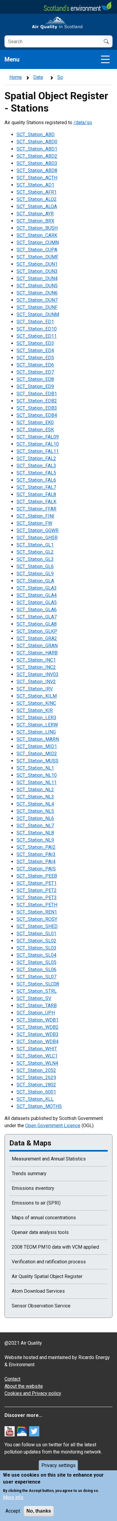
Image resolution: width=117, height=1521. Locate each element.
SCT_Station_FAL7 (36, 487)
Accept (12, 1511)
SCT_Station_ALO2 (36, 199)
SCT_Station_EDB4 (36, 415)
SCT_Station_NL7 (35, 825)
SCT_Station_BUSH (37, 228)
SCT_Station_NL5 (35, 811)
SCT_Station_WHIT (36, 1049)
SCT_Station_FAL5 (36, 473)
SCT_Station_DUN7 (37, 300)
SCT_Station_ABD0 (36, 142)
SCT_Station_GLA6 (36, 609)
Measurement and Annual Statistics (49, 1159)
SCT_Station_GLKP (36, 631)
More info (13, 1497)
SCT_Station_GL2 (35, 552)
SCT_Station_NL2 (35, 789)
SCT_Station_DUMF (37, 257)
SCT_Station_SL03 (36, 948)
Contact (12, 1379)
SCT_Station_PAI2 (36, 847)
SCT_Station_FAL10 (37, 444)
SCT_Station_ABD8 (36, 170)
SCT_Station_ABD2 (36, 156)
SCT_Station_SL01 (36, 933)
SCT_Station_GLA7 (36, 617)
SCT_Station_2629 (36, 1077)
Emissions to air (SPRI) (36, 1203)
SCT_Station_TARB (36, 1005)
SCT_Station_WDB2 (37, 1027)
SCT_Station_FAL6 (36, 480)
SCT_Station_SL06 (36, 969)
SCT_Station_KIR (34, 710)
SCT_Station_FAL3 (36, 466)
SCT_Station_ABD (35, 134)
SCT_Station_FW (34, 523)
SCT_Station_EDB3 (36, 408)
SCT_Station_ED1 (35, 322)
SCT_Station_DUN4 (37, 278)
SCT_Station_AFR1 (36, 192)
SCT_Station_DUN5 (37, 286)
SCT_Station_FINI (35, 516)
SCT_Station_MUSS (37, 761)
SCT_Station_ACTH (36, 178)
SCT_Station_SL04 (36, 955)
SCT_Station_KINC (36, 703)
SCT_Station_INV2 (36, 681)
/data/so (83, 122)
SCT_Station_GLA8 (36, 624)
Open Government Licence (52, 1125)
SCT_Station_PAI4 (36, 861)
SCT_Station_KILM (36, 696)
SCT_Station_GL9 (35, 573)
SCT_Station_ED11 (36, 336)
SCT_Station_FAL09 (37, 437)
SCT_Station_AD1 (35, 185)
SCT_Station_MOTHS (39, 1106)
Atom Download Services (38, 1291)
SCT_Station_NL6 (35, 818)
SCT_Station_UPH (35, 1013)
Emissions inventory (33, 1188)
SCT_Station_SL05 (36, 962)
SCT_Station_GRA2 (36, 638)
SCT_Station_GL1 (35, 545)
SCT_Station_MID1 (36, 746)
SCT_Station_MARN (37, 739)
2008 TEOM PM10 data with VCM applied (55, 1247)
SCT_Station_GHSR (37, 537)
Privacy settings (58, 1465)
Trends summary (29, 1173)
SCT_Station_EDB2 (36, 401)
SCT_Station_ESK (35, 430)
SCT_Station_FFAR (36, 509)
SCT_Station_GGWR (37, 530)
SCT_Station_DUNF (37, 307)
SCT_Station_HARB (37, 653)
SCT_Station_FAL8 (36, 494)
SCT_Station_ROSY (36, 919)
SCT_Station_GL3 (35, 559)
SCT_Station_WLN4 (37, 1063)
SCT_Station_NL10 (36, 775)
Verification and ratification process (49, 1262)
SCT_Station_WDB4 (37, 1041)
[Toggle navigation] (105, 59)
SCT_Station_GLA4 (36, 595)
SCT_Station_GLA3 (36, 588)
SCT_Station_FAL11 (37, 451)
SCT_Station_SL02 (36, 941)
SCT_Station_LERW (37, 725)
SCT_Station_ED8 (35, 379)
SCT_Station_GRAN (37, 645)
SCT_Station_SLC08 (37, 984)
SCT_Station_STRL (36, 991)
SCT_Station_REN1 (36, 912)
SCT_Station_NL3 (35, 797)
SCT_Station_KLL (35, 1099)
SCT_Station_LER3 (36, 717)
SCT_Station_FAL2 (36, 458)
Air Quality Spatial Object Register (47, 1276)
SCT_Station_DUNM (37, 314)
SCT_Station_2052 (36, 1070)
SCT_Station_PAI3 (36, 854)
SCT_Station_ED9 (35, 386)
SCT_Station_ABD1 (36, 149)
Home (15, 77)
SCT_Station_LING (36, 732)
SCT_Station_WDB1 (37, 1020)
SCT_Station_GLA (35, 581)
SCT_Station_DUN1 (37, 264)
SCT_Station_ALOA (36, 206)
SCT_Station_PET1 (36, 883)
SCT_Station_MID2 (36, 753)
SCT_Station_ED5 (35, 358)
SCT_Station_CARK (36, 235)
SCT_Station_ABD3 (36, 163)
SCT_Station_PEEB (36, 876)
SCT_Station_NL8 (35, 833)
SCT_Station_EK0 (35, 422)
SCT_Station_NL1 (35, 768)
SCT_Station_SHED (37, 926)
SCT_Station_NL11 (36, 782)
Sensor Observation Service (41, 1306)
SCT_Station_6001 (36, 1092)
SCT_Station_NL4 (35, 804)
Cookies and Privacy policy (32, 1393)
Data (38, 77)
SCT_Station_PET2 (36, 890)
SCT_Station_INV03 (37, 674)
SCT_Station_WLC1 (37, 1056)
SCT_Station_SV (33, 998)
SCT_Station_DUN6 (37, 293)
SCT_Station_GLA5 (36, 602)
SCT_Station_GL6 (35, 566)
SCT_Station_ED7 (35, 372)
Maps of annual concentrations (44, 1217)
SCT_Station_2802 (36, 1085)
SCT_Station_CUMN (37, 242)
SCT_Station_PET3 (36, 897)
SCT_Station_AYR (35, 214)
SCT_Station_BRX (35, 221)
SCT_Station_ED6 (35, 365)
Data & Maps (30, 1143)
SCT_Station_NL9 (35, 840)
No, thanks (38, 1511)
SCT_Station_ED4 (35, 350)
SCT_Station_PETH (36, 905)
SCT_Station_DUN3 (37, 271)
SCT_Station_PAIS (36, 869)
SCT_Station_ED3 (35, 343)
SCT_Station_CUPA (36, 250)
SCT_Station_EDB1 (36, 394)
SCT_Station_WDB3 (37, 1034)
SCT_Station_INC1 (36, 660)
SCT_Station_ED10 (36, 329)
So (60, 77)
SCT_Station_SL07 (36, 977)
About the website (23, 1386)
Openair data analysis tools (40, 1232)
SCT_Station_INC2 (36, 667)
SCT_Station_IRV (34, 689)
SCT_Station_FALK (36, 502)
